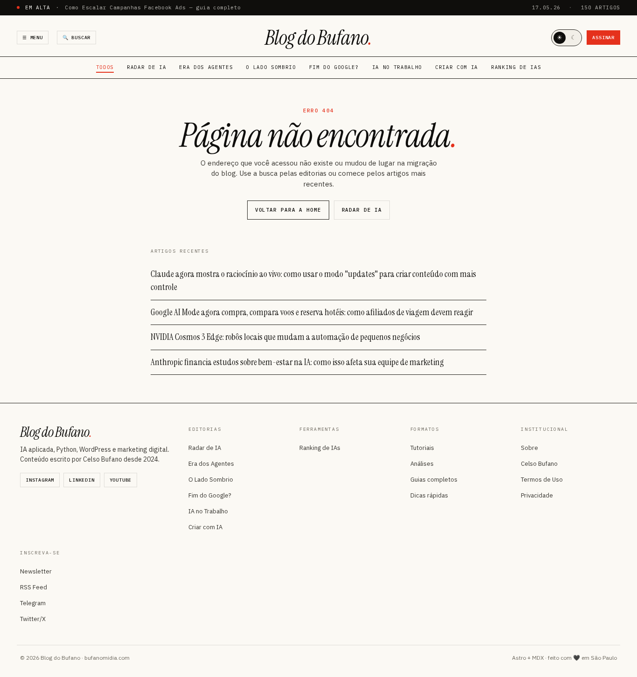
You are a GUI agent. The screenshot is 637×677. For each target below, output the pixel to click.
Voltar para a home (288, 210)
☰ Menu (32, 38)
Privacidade (537, 495)
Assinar (603, 38)
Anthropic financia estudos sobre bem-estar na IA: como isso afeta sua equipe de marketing (297, 362)
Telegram (33, 603)
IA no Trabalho (397, 67)
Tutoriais (422, 448)
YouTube (121, 480)
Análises (422, 464)
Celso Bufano (539, 464)
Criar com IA (456, 67)
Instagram (40, 480)
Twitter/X (33, 619)
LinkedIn (81, 480)
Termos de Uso (542, 480)
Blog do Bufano (318, 38)
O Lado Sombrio (271, 67)
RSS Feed (33, 587)
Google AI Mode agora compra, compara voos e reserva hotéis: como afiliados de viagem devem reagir (312, 312)
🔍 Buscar (76, 38)
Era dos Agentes (206, 67)
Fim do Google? (334, 67)
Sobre (529, 448)
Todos (105, 67)
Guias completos (433, 480)
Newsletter (36, 571)
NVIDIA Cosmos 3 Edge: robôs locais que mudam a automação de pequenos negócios (285, 337)
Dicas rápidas (429, 495)
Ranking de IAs (516, 67)
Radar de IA (146, 67)
